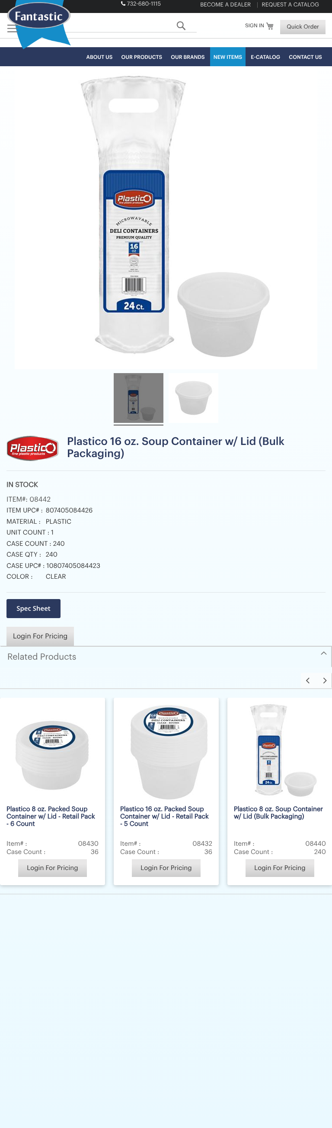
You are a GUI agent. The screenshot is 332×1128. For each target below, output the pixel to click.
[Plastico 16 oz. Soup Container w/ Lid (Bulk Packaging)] (138, 399)
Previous (308, 680)
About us (99, 57)
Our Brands (187, 57)
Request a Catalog (290, 5)
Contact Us (305, 57)
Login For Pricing (40, 636)
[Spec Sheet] (33, 608)
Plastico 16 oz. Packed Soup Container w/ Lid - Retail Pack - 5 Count (164, 816)
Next (324, 680)
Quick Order (303, 27)
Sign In (254, 26)
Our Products (142, 57)
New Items (228, 57)
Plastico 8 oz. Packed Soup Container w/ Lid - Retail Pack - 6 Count (50, 816)
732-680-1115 (144, 4)
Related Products (41, 657)
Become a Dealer (225, 5)
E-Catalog (265, 57)
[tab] (166, 656)
